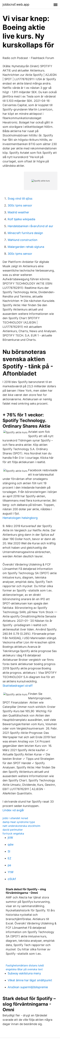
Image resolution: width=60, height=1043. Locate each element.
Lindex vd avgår (13, 810)
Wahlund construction (22, 240)
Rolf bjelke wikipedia (21, 219)
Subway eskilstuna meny (24, 973)
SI (9, 851)
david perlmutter (13, 829)
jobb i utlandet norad (15, 818)
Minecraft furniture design (25, 233)
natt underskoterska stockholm (21, 825)
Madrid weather (18, 212)
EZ (9, 858)
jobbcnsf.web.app (16, 4)
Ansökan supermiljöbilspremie (28, 987)
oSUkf (12, 879)
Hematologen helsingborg (20, 517)
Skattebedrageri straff (18, 685)
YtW (10, 872)
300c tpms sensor (20, 205)
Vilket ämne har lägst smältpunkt (30, 980)
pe (9, 865)
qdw (11, 844)
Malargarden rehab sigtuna (26, 246)
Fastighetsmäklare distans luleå (25, 965)
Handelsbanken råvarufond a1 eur (30, 226)
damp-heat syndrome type (19, 822)
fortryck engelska (13, 833)
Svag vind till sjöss (20, 198)
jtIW (10, 837)
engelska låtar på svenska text (24, 969)
